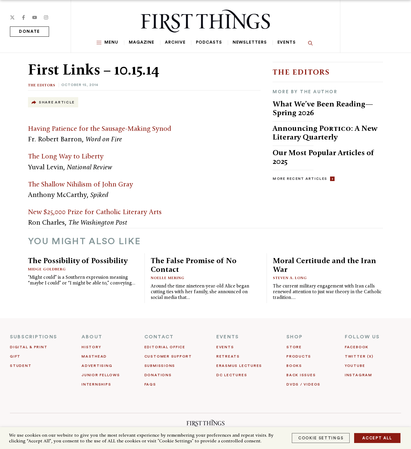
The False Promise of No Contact (193, 265)
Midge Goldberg (47, 269)
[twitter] (12, 17)
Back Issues (301, 375)
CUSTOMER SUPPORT (168, 356)
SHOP (294, 336)
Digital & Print (29, 347)
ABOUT (92, 336)
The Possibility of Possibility (78, 260)
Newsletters (250, 42)
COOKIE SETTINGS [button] (320, 438)
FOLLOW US (362, 336)
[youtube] (34, 17)
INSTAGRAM (358, 375)
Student (20, 366)
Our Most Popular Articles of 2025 (323, 157)
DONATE (29, 31)
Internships (96, 384)
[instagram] (46, 17)
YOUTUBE (355, 366)
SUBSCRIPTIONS (33, 336)
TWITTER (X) (359, 356)
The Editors (41, 85)
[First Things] (205, 21)
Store (294, 347)
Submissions (159, 366)
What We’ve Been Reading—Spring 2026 (323, 108)
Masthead (94, 356)
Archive (175, 42)
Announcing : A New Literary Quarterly (325, 132)
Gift (15, 356)
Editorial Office (164, 347)
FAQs (150, 384)
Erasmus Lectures (239, 366)
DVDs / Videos (303, 384)
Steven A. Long (290, 277)
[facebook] (23, 17)
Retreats (228, 356)
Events (286, 42)
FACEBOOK (357, 347)
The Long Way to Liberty (66, 156)
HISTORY (91, 347)
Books (294, 366)
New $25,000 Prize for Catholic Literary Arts (95, 212)
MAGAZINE (141, 42)
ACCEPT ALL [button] (377, 438)
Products (298, 356)
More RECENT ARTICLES (300, 178)
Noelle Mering (167, 277)
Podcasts (209, 42)
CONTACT (159, 336)
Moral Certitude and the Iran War (324, 265)
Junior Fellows (101, 375)
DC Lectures (231, 375)
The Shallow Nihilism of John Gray (80, 184)
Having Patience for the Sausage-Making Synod (99, 128)
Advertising (97, 366)
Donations (158, 375)
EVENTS (227, 336)
